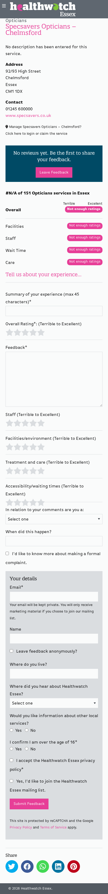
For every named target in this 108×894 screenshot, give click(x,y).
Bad (17, 332)
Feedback (16, 348)
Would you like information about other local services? (54, 720)
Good (33, 332)
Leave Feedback (54, 172)
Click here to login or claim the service (36, 134)
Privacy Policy (21, 827)
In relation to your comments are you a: (45, 510)
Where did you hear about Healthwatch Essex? (49, 690)
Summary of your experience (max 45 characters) (42, 298)
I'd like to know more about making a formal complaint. (53, 558)
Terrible (9, 332)
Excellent (41, 332)
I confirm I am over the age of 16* (43, 742)
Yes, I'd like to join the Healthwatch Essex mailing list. (48, 786)
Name (15, 629)
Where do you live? (28, 665)
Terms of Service (53, 827)
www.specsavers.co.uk (28, 116)
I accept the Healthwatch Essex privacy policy (52, 765)
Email (16, 588)
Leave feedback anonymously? (46, 651)
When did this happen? (28, 532)
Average (25, 332)
